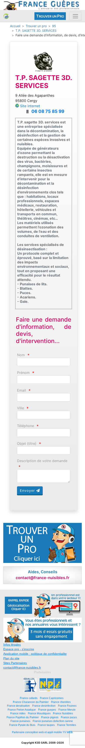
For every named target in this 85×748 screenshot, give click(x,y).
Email (21, 390)
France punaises (20, 721)
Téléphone (25, 425)
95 (54, 26)
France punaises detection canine (53, 721)
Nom (21, 355)
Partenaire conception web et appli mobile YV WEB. (42, 732)
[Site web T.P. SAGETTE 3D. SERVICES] (43, 61)
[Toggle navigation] (75, 16)
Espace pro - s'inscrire (18, 649)
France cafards (28, 698)
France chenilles (61, 702)
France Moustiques (39, 713)
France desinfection (44, 705)
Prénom (23, 372)
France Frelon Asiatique (22, 709)
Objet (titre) (26, 443)
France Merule (67, 709)
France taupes (46, 724)
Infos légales (12, 644)
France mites (18, 713)
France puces (69, 717)
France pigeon (49, 717)
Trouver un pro (36, 26)
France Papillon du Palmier (23, 717)
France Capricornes (51, 698)
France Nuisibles (63, 713)
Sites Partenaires (15, 663)
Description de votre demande (42, 460)
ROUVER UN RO (50, 16)
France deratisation (18, 705)
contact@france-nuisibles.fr (22, 667)
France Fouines (67, 705)
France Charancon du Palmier (31, 702)
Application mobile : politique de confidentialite (35, 653)
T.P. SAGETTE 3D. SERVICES (35, 30)
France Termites (66, 724)
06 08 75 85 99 (47, 111)
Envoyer (28, 490)
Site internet (30, 106)
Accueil (15, 26)
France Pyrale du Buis (22, 724)
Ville (20, 408)
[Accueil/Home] (6, 16)
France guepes (47, 709)
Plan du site (11, 658)
